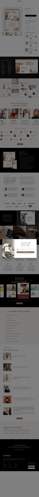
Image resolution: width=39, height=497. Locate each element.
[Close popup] (35, 240)
